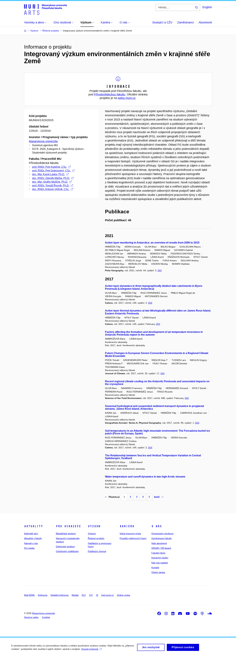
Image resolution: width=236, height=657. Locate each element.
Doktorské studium (65, 546)
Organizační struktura (162, 533)
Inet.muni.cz (107, 595)
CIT (91, 595)
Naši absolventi (159, 543)
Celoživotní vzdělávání (67, 551)
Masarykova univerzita (43, 141)
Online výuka (123, 595)
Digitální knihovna (60, 595)
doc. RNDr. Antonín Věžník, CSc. (50, 189)
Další (157, 497)
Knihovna (42, 595)
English (207, 7)
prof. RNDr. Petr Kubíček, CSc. (49, 167)
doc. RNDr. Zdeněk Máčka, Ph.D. (51, 178)
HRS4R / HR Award (161, 548)
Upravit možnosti (89, 649)
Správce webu (31, 617)
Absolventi (205, 22)
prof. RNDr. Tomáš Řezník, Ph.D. (50, 185)
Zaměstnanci (185, 22)
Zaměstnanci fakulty (161, 538)
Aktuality (33, 526)
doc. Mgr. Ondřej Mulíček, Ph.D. (50, 181)
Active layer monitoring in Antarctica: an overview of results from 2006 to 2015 (152, 242)
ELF (84, 595)
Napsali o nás (31, 543)
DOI (160, 270)
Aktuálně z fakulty (33, 538)
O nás (156, 526)
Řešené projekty (96, 538)
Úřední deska (158, 572)
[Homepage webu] (45, 9)
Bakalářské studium (66, 533)
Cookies (46, 617)
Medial (75, 595)
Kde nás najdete (159, 562)
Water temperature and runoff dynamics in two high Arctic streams (145, 476)
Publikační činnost (97, 551)
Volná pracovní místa (130, 533)
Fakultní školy (158, 553)
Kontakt (155, 567)
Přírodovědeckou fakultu (109, 94)
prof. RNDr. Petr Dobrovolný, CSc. (51, 170)
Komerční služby (159, 557)
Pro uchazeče (68, 526)
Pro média (29, 548)
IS (97, 595)
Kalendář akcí (31, 533)
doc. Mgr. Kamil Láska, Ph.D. (48, 174)
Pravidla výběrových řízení (133, 538)
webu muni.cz (126, 98)
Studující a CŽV (162, 22)
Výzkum (94, 526)
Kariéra (127, 526)
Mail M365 (29, 595)
